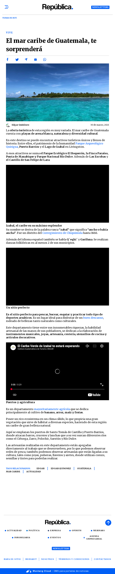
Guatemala (84, 468)
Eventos (55, 537)
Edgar (40, 468)
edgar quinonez (61, 468)
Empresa (55, 530)
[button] (7, 59)
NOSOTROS (47, 559)
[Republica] (57, 7)
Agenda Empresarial (94, 537)
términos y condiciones (74, 559)
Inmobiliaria (22, 537)
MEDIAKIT (31, 559)
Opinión (76, 530)
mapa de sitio (12, 559)
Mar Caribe (13, 471)
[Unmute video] (57, 194)
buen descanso (93, 317)
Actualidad (33, 471)
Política (34, 530)
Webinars (99, 530)
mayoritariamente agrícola (52, 409)
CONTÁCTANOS (102, 559)
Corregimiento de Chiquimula (62, 233)
